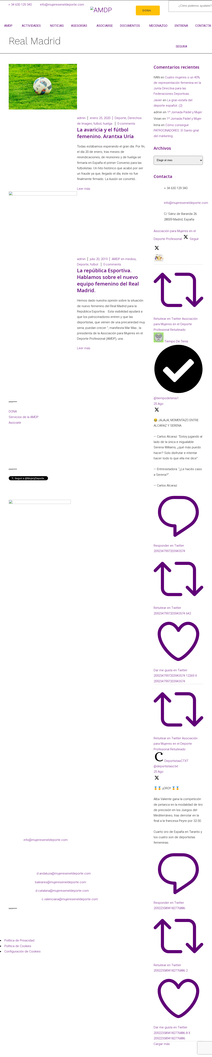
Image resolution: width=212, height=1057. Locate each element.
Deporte (120, 118)
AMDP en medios (124, 259)
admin (81, 118)
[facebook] (12, 458)
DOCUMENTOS (130, 26)
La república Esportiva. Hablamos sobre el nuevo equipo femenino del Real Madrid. (108, 280)
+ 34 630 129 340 (20, 4)
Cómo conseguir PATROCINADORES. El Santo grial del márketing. (176, 130)
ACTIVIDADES (31, 26)
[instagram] (20, 458)
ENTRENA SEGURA (181, 30)
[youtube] (45, 458)
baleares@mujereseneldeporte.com (60, 882)
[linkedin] (29, 458)
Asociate (15, 423)
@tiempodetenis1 (166, 398)
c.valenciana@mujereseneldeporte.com (70, 899)
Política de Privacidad (19, 940)
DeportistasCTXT (176, 761)
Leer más (84, 189)
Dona (146, 10)
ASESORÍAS (79, 26)
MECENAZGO (158, 26)
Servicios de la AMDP (24, 417)
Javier (158, 100)
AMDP (8, 26)
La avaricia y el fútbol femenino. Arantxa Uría (105, 133)
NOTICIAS (57, 26)
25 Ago (158, 404)
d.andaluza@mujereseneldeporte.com (64, 873)
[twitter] (37, 458)
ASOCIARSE (104, 26)
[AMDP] (101, 10)
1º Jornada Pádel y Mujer (184, 112)
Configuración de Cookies (22, 951)
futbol (97, 123)
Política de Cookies (17, 946)
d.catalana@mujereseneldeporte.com (62, 891)
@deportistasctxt (166, 766)
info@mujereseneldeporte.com (62, 4)
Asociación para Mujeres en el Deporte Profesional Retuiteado (176, 324)
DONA (13, 411)
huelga (107, 123)
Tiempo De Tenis (176, 341)
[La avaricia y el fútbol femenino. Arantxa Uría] (43, 108)
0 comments (126, 123)
